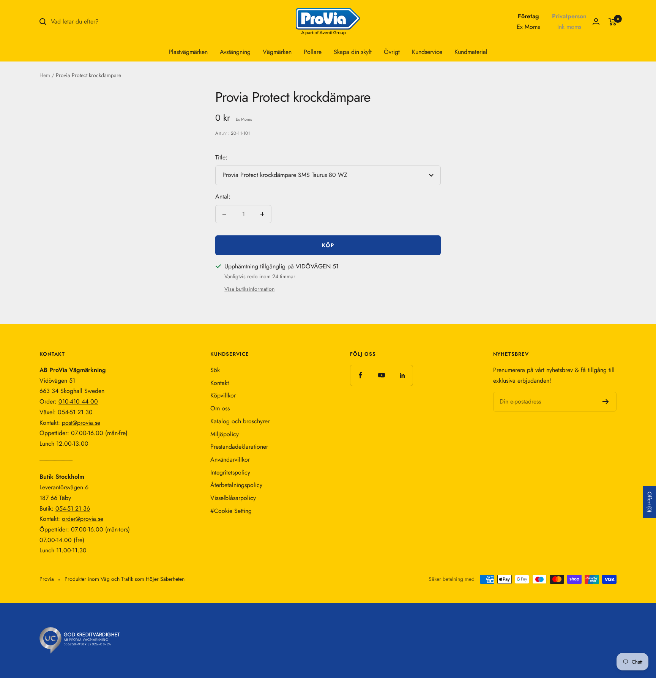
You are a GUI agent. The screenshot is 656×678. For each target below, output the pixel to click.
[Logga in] (596, 21)
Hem (44, 75)
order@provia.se (82, 518)
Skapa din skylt (353, 51)
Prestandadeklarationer (239, 446)
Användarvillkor (230, 459)
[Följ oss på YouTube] (381, 375)
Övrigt (392, 51)
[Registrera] (605, 401)
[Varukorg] (613, 21)
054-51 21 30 (75, 412)
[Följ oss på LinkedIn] (402, 375)
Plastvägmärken (188, 51)
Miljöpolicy (224, 434)
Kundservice (427, 51)
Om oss (220, 408)
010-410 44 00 (78, 401)
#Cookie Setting (231, 510)
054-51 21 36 (72, 508)
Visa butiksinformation (249, 289)
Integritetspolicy (230, 472)
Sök (215, 370)
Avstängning (235, 51)
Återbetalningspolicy (236, 485)
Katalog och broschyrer (240, 421)
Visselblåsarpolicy (233, 498)
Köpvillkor (223, 395)
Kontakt (219, 382)
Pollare (313, 51)
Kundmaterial (470, 51)
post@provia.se (81, 422)
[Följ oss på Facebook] (360, 375)
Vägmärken (277, 51)
